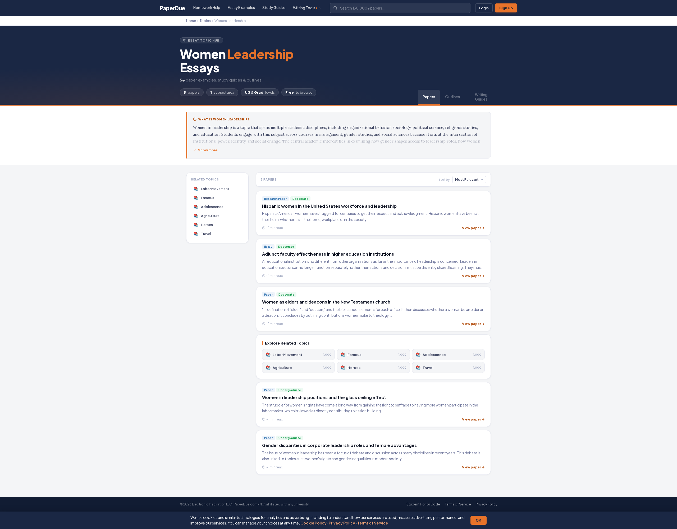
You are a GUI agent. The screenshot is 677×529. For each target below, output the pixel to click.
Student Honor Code (423, 504)
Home (191, 21)
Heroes (203, 224)
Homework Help (206, 7)
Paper (172, 8)
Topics (205, 21)
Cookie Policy (313, 523)
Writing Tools (304, 8)
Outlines (452, 96)
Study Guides (274, 7)
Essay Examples (241, 7)
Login (484, 8)
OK (478, 520)
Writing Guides (481, 96)
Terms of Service (372, 523)
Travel (202, 233)
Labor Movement (212, 188)
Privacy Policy (342, 523)
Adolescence (209, 206)
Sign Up (506, 8)
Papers (429, 96)
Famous (204, 197)
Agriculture (207, 215)
